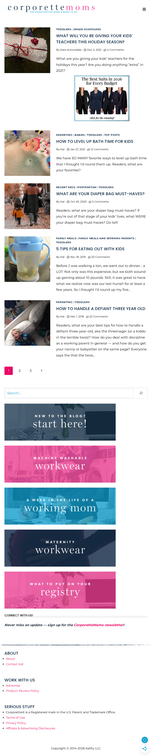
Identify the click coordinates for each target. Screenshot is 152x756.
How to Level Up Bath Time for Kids (94, 141)
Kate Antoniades (71, 49)
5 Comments (100, 201)
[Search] (141, 393)
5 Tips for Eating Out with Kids (90, 249)
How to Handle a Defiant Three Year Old (100, 309)
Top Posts (112, 135)
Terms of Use (15, 717)
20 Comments (100, 257)
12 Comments (99, 149)
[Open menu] (144, 9)
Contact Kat (15, 664)
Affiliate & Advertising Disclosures (30, 728)
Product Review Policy (22, 691)
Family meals (66, 238)
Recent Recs (65, 187)
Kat (62, 149)
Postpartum (86, 187)
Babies (80, 135)
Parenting (64, 135)
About (10, 659)
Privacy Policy (16, 723)
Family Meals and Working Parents (106, 238)
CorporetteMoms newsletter (98, 625)
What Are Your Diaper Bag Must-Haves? (100, 194)
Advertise (13, 685)
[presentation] (27, 50)
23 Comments (99, 316)
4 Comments (115, 49)
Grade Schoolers (87, 29)
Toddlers (63, 29)
